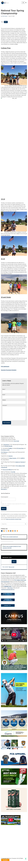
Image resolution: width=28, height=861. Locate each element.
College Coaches (12, 458)
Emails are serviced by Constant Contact (13, 519)
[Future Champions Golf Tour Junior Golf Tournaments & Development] (5, 2)
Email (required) (4, 496)
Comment (4, 405)
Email (3, 394)
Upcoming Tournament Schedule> (8, 370)
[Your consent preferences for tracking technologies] (25, 858)
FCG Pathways (4, 452)
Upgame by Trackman (20, 462)
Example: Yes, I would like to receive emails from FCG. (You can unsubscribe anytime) (13, 504)
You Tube (13, 471)
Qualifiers (10, 448)
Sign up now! (11, 566)
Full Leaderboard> (5, 366)
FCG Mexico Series (5, 449)
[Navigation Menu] (23, 3)
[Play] (2, 640)
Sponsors (10, 455)
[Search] (25, 2)
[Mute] (23, 640)
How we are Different (7, 469)
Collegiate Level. (8, 586)
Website (4, 400)
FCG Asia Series (20, 448)
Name (4, 389)
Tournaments (6, 444)
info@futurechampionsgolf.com (7, 589)
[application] (14, 634)
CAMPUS (22, 458)
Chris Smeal (4, 16)
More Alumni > (4, 489)
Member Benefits (8, 446)
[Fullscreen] (25, 640)
